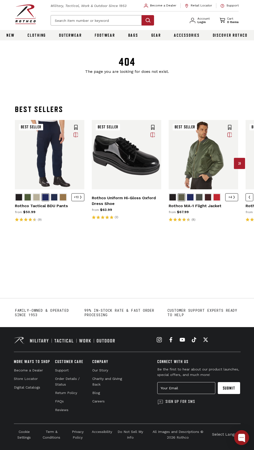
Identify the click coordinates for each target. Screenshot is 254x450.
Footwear (105, 35)
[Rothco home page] (25, 14)
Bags (133, 35)
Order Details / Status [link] (67, 381)
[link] (160, 5)
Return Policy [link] (66, 393)
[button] (76, 128)
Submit (229, 388)
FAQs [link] (59, 401)
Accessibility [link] (102, 432)
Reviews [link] (61, 410)
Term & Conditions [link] (51, 434)
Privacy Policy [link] (78, 434)
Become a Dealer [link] (28, 370)
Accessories (187, 35)
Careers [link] (98, 401)
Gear (156, 35)
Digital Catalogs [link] (27, 387)
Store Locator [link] (26, 379)
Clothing (37, 35)
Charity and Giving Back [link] (107, 381)
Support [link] (62, 370)
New (10, 35)
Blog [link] (96, 393)
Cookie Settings (24, 434)
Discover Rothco (230, 35)
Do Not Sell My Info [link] (130, 434)
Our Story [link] (100, 370)
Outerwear (70, 35)
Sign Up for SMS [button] (180, 401)
